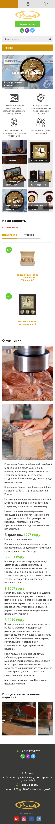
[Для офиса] (14, 152)
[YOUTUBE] (16, 818)
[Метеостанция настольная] (14, 176)
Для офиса (27, 72)
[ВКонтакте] (39, 818)
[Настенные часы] (40, 152)
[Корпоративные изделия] (14, 200)
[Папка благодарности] (40, 176)
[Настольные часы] (40, 200)
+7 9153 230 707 (30, 751)
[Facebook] (31, 818)
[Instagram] (24, 818)
